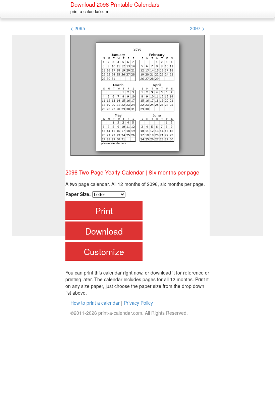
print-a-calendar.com (89, 11)
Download (104, 231)
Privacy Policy (138, 302)
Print (104, 210)
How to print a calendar (95, 302)
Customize (104, 251)
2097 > (197, 28)
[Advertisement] (38, 135)
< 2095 (77, 28)
